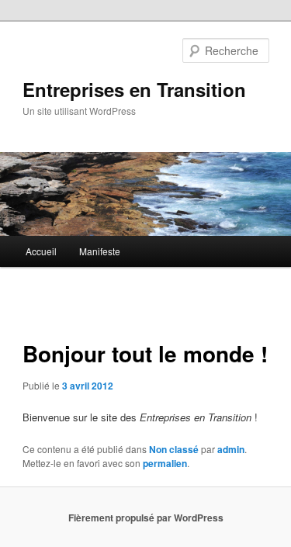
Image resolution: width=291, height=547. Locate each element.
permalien (165, 463)
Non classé (174, 449)
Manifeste (99, 251)
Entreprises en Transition (134, 89)
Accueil (41, 251)
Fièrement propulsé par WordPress (145, 517)
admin (230, 449)
